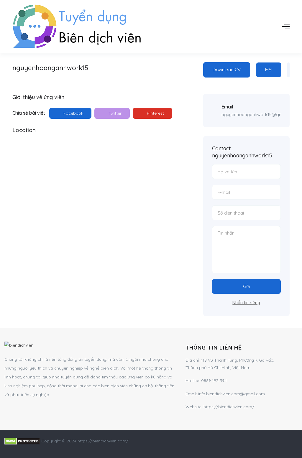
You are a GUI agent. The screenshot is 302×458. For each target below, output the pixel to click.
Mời (268, 70)
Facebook (72, 113)
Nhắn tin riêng (246, 302)
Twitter (114, 113)
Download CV (227, 70)
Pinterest (155, 113)
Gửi (246, 286)
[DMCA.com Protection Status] (22, 441)
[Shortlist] (288, 69)
